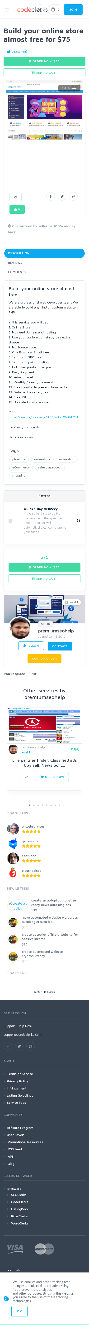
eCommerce (21, 467)
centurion (29, 856)
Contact (60, 646)
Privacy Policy (17, 1081)
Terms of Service (20, 1074)
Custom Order (44, 658)
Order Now (54, 777)
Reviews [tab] (15, 263)
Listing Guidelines (20, 1095)
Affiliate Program (20, 1128)
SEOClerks (19, 1195)
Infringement (17, 1088)
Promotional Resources (25, 1142)
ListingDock (19, 1209)
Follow (32, 645)
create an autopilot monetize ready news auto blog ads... (53, 902)
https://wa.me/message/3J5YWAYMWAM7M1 (43, 417)
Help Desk (25, 1026)
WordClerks (19, 1223)
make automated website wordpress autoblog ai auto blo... (50, 919)
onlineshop (67, 459)
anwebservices (33, 826)
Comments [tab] (17, 272)
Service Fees (16, 1102)
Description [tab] (19, 253)
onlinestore (42, 459)
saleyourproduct (50, 467)
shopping (18, 475)
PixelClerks (19, 1216)
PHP (34, 674)
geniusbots (30, 841)
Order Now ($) (46, 61)
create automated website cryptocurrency (42, 953)
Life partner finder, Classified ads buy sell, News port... (44, 763)
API (10, 1156)
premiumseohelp (56, 630)
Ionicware (14, 1188)
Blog (10, 1163)
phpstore (19, 459)
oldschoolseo (32, 870)
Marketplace (14, 674)
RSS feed (14, 1149)
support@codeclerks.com (23, 1034)
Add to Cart (46, 72)
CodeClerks (19, 1202)
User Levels (15, 1135)
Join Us (14, 1269)
